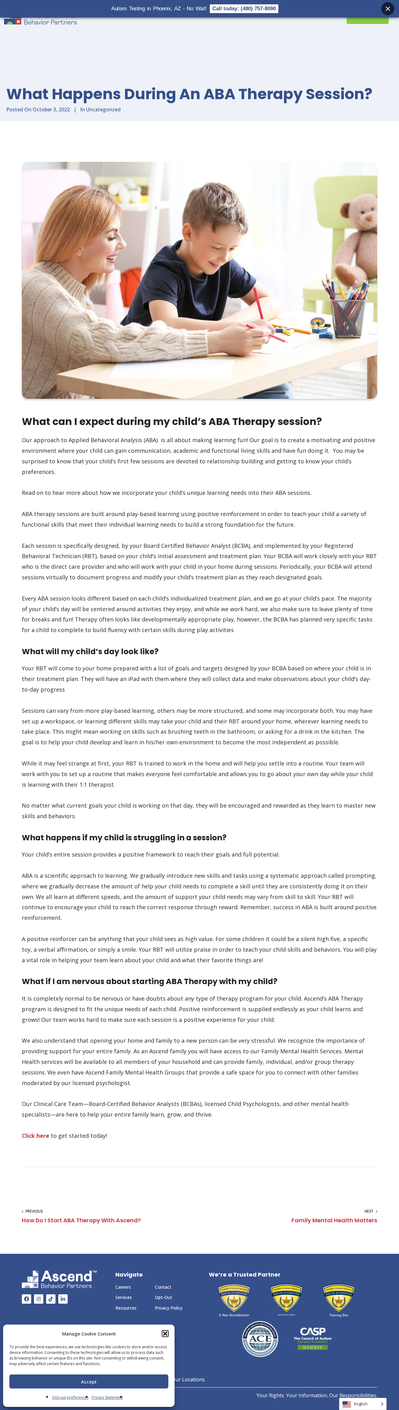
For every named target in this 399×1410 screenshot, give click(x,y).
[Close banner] (387, 8)
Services (123, 1297)
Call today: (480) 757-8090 (244, 9)
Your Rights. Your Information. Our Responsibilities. (317, 1395)
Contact (163, 1287)
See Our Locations (183, 1379)
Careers (123, 1287)
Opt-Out (163, 1297)
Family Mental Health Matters (334, 1216)
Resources (126, 1308)
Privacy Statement (107, 1397)
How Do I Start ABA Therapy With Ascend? (81, 1216)
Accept (89, 1382)
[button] (165, 1333)
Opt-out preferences (70, 1397)
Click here (35, 1135)
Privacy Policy (168, 1308)
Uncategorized (103, 109)
